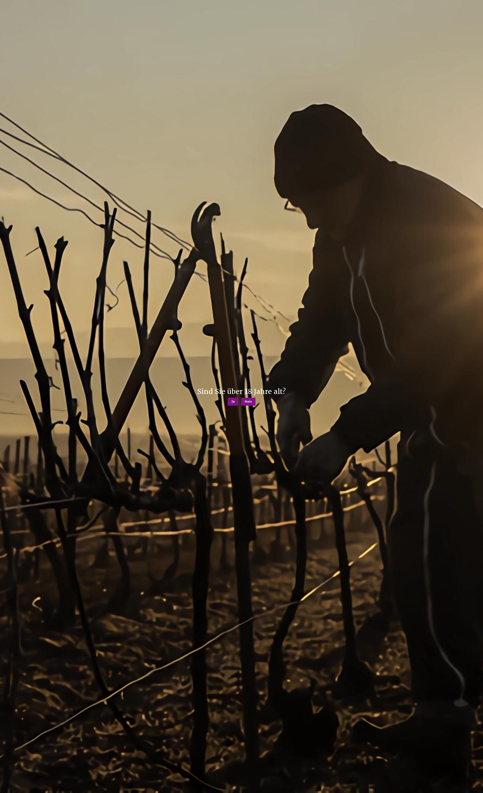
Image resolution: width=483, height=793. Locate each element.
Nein (248, 401)
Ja (233, 401)
